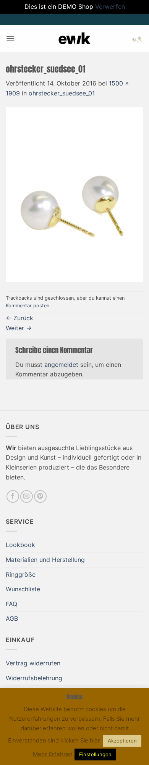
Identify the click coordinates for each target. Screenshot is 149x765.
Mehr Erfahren (53, 754)
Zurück (19, 318)
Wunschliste (23, 589)
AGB (12, 618)
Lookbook (20, 545)
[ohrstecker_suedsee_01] (74, 194)
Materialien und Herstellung (45, 559)
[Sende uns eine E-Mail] (26, 496)
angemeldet (61, 364)
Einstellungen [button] (95, 754)
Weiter (19, 328)
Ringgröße (21, 574)
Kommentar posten (27, 305)
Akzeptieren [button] (122, 741)
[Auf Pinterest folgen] (40, 496)
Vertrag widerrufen (33, 663)
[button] (10, 38)
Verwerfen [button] (110, 6)
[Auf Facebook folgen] (12, 496)
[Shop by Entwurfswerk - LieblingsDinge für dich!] (74, 38)
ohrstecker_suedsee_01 (62, 93)
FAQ (11, 604)
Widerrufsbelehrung (34, 678)
